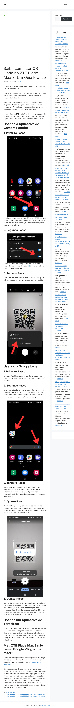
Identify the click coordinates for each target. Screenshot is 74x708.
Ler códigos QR (10, 692)
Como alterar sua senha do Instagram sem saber (62, 217)
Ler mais (58, 60)
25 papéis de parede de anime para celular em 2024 (62, 384)
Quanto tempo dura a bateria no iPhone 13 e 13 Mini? (62, 90)
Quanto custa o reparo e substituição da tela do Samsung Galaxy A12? (62, 241)
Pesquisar (59, 15)
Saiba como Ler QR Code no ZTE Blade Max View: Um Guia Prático (26, 694)
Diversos (66, 4)
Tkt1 (6, 4)
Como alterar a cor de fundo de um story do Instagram (62, 197)
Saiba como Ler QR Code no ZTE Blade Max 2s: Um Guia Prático (25, 696)
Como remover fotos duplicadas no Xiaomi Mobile (62, 406)
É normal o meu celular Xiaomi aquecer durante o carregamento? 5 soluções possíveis (62, 172)
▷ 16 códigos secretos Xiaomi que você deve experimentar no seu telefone (62, 355)
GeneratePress (45, 705)
